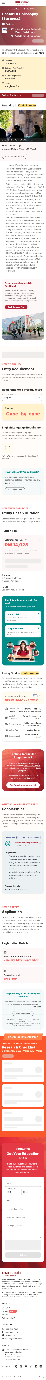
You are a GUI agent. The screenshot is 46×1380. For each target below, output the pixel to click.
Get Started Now (23, 1013)
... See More (38, 53)
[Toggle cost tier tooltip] (40, 540)
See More (9, 483)
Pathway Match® (8, 1318)
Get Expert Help (15, 490)
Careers (5, 1311)
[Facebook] (16, 1366)
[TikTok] (30, 1366)
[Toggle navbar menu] (3, 2)
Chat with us (10, 1335)
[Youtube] (26, 1366)
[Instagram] (21, 1366)
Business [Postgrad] (32, 766)
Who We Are (7, 1308)
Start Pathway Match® (25, 785)
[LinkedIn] (35, 1366)
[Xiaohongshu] (40, 1366)
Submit (23, 1255)
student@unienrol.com (13, 1339)
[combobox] (13, 1192)
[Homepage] (22, 3)
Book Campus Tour (16, 307)
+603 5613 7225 (11, 1329)
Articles (5, 1315)
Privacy (41, 1377)
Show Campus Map (13, 156)
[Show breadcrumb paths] (3, 9)
